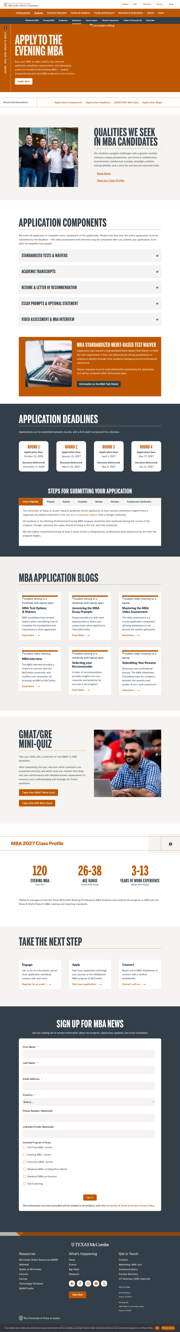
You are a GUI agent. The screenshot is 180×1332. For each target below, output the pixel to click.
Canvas (23, 1278)
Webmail (24, 1264)
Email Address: (32, 1079)
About (161, 13)
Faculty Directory (128, 1274)
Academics (63, 20)
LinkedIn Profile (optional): (38, 1127)
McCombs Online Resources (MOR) (38, 1259)
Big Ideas (74, 1269)
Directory (147, 4)
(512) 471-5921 (124, 1287)
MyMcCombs (26, 1288)
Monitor (99, 501)
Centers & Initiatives (80, 13)
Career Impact (91, 20)
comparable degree (86, 514)
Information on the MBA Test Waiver (98, 384)
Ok (157, 1328)
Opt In (90, 1197)
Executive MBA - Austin (40, 1162)
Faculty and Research (104, 13)
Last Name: (30, 1063)
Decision (115, 501)
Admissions (76, 20)
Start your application (84, 984)
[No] (176, 1328)
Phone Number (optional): (38, 1111)
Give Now (77, 1294)
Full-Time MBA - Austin (39, 1147)
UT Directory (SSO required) (134, 1278)
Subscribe (150, 20)
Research (74, 1274)
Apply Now (24, 81)
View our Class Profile (110, 180)
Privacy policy (168, 1328)
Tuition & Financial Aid (133, 20)
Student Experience (110, 20)
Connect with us (131, 984)
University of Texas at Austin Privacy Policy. (130, 1205)
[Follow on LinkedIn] (72, 1283)
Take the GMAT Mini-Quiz (38, 792)
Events (160, 4)
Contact (125, 4)
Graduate (38, 13)
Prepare (51, 501)
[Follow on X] (104, 1283)
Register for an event (33, 984)
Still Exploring (35, 1183)
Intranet (23, 1274)
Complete (82, 501)
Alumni (150, 13)
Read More (104, 173)
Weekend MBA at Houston (42, 1176)
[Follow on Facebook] (80, 1283)
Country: (29, 1095)
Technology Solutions (31, 1283)
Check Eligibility (31, 501)
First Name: (30, 1047)
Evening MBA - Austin (39, 1154)
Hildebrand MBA (32, 20)
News (171, 4)
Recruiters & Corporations (130, 13)
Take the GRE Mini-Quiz (37, 803)
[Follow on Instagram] (88, 1283)
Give (135, 4)
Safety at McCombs (30, 1269)
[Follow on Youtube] (96, 1283)
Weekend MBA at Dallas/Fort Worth (47, 1169)
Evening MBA (48, 20)
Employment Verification (139, 501)
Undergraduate (23, 13)
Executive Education (57, 13)
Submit (66, 501)
